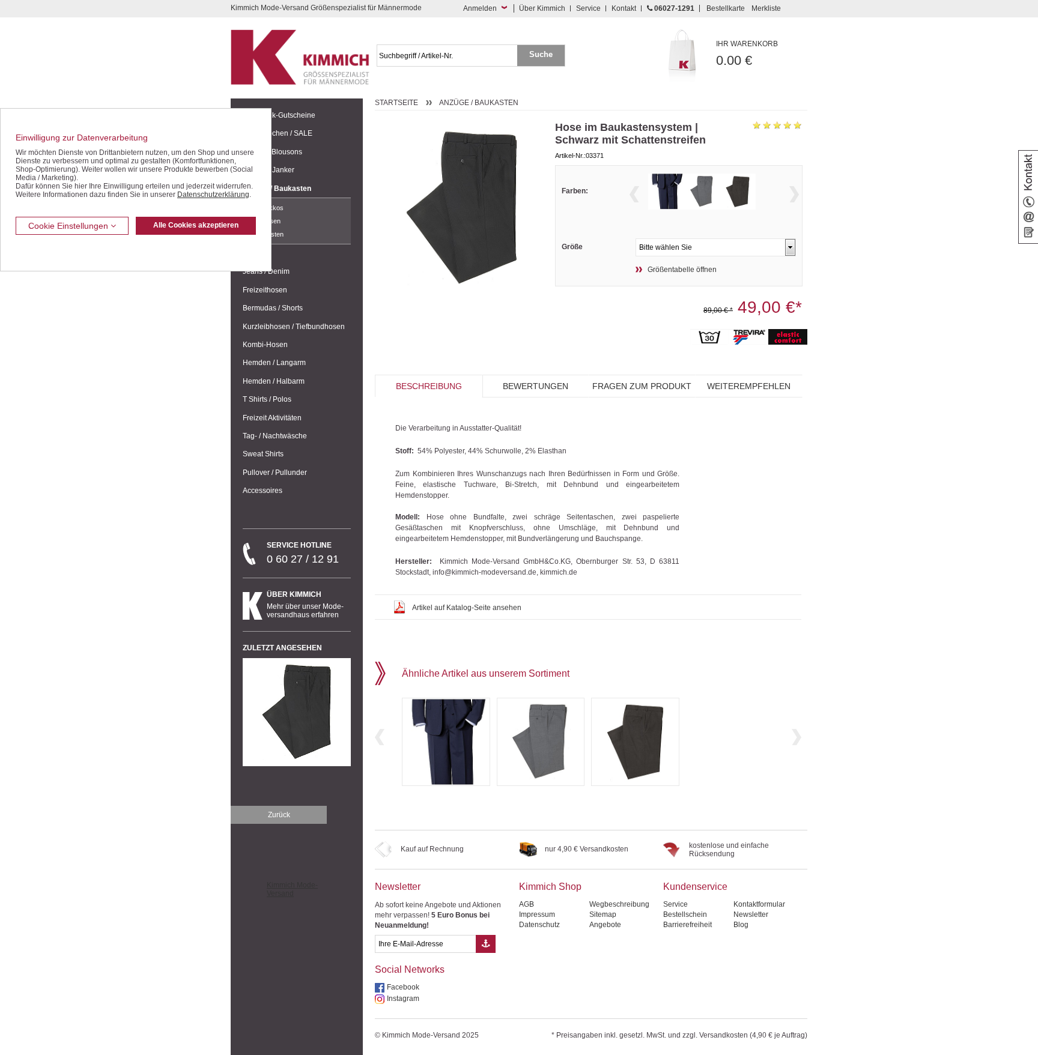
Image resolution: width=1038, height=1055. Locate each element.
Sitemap (602, 914)
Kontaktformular (759, 904)
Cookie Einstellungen (69, 226)
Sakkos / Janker (268, 170)
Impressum (537, 914)
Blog (740, 924)
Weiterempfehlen (749, 386)
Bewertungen (535, 386)
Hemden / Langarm (274, 362)
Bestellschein (685, 914)
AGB (526, 904)
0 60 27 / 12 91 (303, 553)
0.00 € (747, 54)
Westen (272, 234)
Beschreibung (429, 386)
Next (794, 194)
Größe (572, 247)
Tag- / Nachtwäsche (275, 436)
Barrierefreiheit (687, 924)
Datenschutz (539, 924)
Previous (634, 194)
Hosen (271, 221)
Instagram (403, 998)
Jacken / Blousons (272, 152)
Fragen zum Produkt (641, 386)
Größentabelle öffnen (682, 269)
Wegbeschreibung (619, 904)
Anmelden (480, 8)
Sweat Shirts (263, 454)
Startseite (396, 102)
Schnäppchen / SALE (277, 133)
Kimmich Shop (550, 886)
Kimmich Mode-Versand (292, 889)
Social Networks (410, 969)
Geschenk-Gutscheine (279, 115)
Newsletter (397, 886)
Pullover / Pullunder (275, 472)
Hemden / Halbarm (274, 381)
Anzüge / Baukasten (277, 188)
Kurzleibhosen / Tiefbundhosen (294, 326)
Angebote (605, 924)
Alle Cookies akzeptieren (195, 225)
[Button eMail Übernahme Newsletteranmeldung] (486, 944)
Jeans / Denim (266, 271)
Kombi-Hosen (265, 344)
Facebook (403, 987)
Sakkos (272, 207)
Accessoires (262, 490)
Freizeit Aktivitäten (272, 418)
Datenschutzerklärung (213, 194)
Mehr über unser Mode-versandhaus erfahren (305, 604)
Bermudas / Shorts (273, 308)
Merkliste (766, 8)
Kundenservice (695, 886)
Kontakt (624, 8)
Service (588, 8)
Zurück (279, 815)
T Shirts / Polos (267, 399)
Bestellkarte (725, 8)
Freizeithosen (265, 290)
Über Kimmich (542, 8)
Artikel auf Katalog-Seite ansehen (466, 607)
